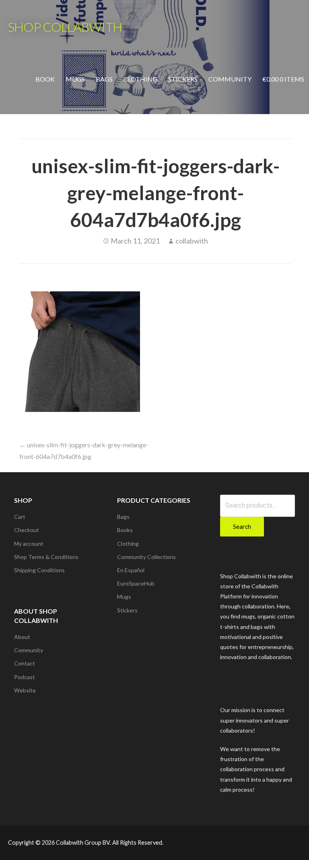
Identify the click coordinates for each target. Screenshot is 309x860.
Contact (24, 663)
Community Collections (146, 556)
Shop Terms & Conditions (46, 556)
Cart (19, 516)
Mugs (75, 79)
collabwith (191, 240)
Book (45, 79)
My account (28, 543)
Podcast (24, 677)
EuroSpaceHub (135, 583)
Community (229, 79)
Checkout (26, 529)
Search (242, 526)
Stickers (183, 79)
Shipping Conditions (39, 570)
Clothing (140, 79)
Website (25, 690)
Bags (104, 79)
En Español (130, 570)
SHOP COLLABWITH (65, 27)
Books (125, 529)
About (22, 636)
